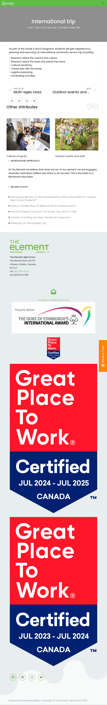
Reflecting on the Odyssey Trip (28, 223)
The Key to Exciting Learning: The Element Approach (40, 217)
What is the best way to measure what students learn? (43, 205)
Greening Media (31, 700)
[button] (12, 101)
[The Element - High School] (14, 3)
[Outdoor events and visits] (76, 134)
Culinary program (17, 156)
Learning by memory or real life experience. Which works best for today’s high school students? (53, 198)
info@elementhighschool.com (53, 300)
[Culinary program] (28, 134)
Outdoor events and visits (70, 156)
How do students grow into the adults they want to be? (43, 211)
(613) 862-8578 (21, 271)
